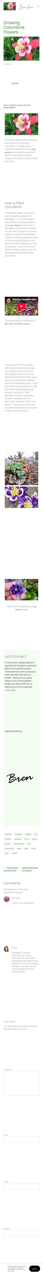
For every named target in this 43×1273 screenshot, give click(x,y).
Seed (28, 105)
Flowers (6, 105)
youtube (14, 853)
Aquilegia (8, 834)
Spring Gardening (9, 107)
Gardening (13, 105)
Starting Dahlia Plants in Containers (30, 869)
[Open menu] (38, 6)
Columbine (18, 834)
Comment (8, 1070)
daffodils (28, 834)
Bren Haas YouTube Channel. (18, 323)
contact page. (11, 689)
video (7, 853)
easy (35, 834)
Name (6, 1135)
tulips (26, 848)
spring (19, 848)
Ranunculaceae (19, 843)
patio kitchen (15, 225)
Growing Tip (21, 105)
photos (34, 839)
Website (7, 1229)
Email (6, 1182)
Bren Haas (15, 83)
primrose (8, 843)
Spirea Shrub (9, 848)
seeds (29, 843)
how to (26, 839)
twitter (33, 848)
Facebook (8, 839)
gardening (18, 839)
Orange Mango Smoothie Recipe (11, 869)
